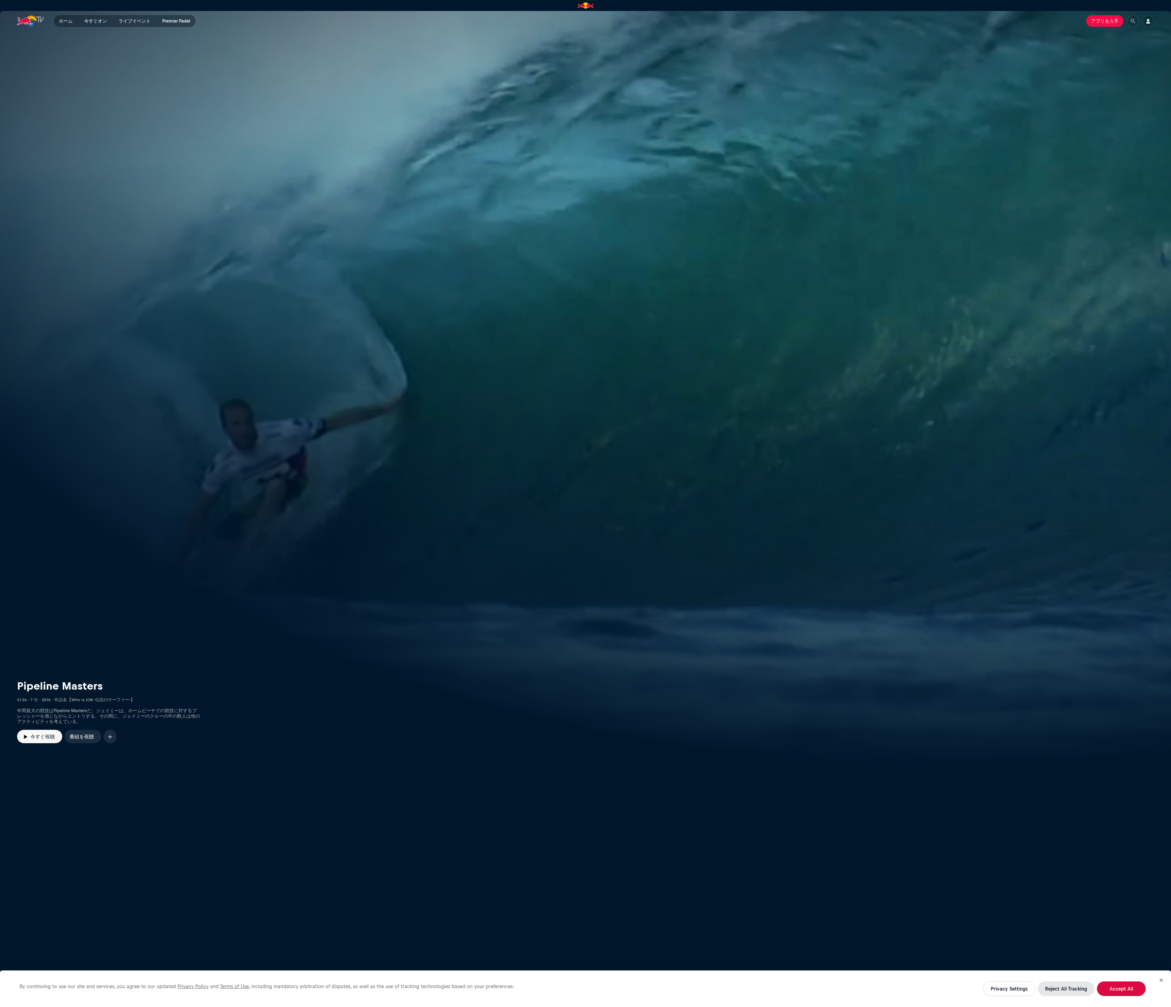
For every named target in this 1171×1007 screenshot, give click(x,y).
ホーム (66, 21)
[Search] (1133, 21)
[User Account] (1148, 21)
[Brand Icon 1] (586, 5)
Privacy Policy (193, 986)
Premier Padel (176, 21)
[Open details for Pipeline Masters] (585, 388)
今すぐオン (95, 21)
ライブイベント (135, 21)
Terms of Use (234, 986)
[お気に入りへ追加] (110, 736)
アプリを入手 (1105, 21)
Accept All (1121, 988)
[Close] (1161, 980)
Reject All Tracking (1066, 988)
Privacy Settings (1009, 988)
